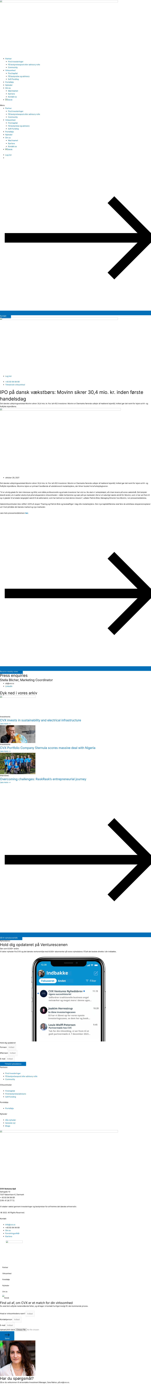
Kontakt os (12, 97)
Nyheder (9, 85)
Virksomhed (10, 70)
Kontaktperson (6, 1319)
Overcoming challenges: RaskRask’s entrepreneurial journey (43, 779)
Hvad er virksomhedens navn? (13, 1314)
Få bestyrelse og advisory (18, 76)
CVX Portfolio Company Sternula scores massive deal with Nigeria (47, 748)
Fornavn (3, 1047)
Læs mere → (5, 724)
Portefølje (9, 82)
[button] (75, 105)
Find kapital (13, 73)
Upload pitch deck (7, 1330)
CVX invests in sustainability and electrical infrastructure (40, 720)
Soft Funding (13, 79)
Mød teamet (13, 91)
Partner (8, 59)
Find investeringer (15, 61)
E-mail (3, 1059)
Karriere (11, 94)
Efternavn (4, 1053)
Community (13, 67)
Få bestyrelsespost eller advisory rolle (24, 64)
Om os (8, 88)
